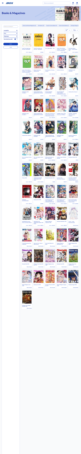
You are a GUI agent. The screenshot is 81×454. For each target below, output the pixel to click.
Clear (11, 47)
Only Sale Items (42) (8, 39)
